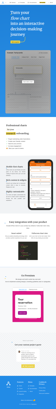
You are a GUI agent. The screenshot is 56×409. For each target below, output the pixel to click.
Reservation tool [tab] (23, 289)
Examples (22, 2)
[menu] (31, 2)
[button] (3, 3)
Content (21, 388)
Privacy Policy (42, 387)
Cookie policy (42, 390)
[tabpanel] (28, 306)
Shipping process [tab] (33, 289)
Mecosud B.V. (34, 404)
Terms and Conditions (44, 393)
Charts (20, 385)
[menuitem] (12, 2)
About (51, 2)
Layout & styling (22, 391)
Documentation (33, 2)
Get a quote (42, 2)
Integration (21, 394)
